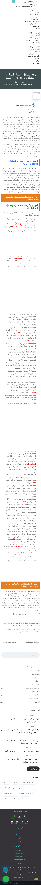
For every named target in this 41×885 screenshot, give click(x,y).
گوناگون (37, 58)
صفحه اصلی (36, 10)
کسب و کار (25, 798)
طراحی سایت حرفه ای (24, 793)
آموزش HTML (34, 33)
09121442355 (19, 856)
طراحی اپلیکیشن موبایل (32, 21)
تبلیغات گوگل (34, 24)
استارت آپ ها (35, 49)
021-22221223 (19, 853)
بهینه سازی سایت (9, 788)
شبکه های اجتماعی (34, 51)
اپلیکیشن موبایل (35, 47)
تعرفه (38, 28)
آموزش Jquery (34, 37)
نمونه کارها (36, 26)
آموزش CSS (35, 35)
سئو (20, 788)
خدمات (37, 12)
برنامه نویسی (35, 44)
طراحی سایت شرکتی (10, 798)
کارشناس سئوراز (19, 105)
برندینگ (37, 681)
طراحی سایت (34, 14)
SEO (15, 782)
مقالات (37, 30)
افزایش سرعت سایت (28, 782)
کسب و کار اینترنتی (33, 54)
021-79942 (19, 850)
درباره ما (37, 61)
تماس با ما (36, 63)
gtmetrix (6, 782)
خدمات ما (19, 835)
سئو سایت (35, 17)
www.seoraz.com (19, 877)
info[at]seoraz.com (19, 859)
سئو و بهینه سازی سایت (32, 40)
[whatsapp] (6, 879)
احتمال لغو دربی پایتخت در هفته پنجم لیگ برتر (21, 751)
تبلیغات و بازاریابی (34, 56)
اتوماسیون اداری (33, 19)
